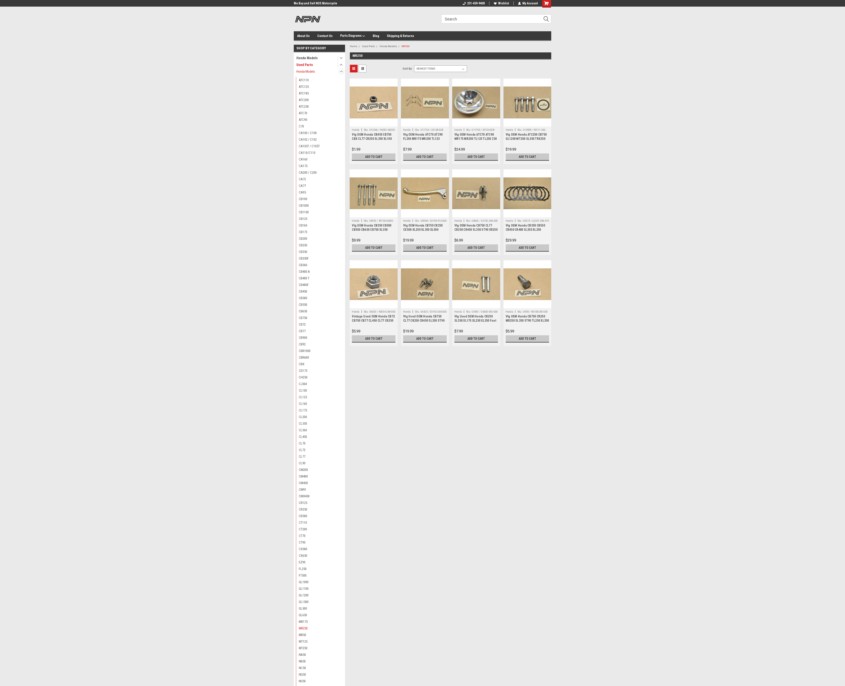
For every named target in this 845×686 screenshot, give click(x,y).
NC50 (302, 668)
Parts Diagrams (351, 36)
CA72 (302, 179)
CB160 (303, 225)
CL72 (302, 450)
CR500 (303, 516)
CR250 (303, 509)
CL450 (303, 437)
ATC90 (303, 120)
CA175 (303, 166)
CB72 (302, 324)
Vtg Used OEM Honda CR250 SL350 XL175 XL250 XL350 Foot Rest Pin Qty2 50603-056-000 (475, 320)
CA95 (302, 192)
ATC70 (303, 113)
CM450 (303, 483)
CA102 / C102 (308, 140)
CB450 (303, 291)
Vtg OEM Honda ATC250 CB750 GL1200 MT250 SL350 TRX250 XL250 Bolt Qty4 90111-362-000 (526, 139)
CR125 (303, 503)
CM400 (303, 476)
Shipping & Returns (400, 36)
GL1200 (304, 595)
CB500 (303, 298)
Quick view (373, 123)
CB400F (304, 285)
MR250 (303, 628)
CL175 (303, 410)
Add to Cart (373, 157)
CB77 (302, 331)
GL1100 (304, 589)
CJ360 (303, 384)
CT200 (303, 529)
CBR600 (304, 358)
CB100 (303, 199)
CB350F (304, 258)
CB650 (303, 311)
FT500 (303, 575)
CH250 (303, 377)
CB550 (303, 305)
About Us (303, 36)
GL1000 (304, 582)
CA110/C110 (307, 153)
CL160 (303, 404)
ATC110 (304, 80)
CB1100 (304, 212)
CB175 (303, 232)
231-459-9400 (476, 3)
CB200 (303, 239)
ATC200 (304, 100)
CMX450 (304, 496)
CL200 (303, 417)
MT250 (303, 648)
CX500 (303, 549)
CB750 (303, 318)
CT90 (302, 542)
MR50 (302, 635)
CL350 (303, 424)
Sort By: (407, 68)
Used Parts (304, 65)
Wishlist (503, 3)
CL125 (303, 397)
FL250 (303, 569)
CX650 (303, 556)
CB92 (302, 344)
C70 (301, 126)
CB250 (303, 245)
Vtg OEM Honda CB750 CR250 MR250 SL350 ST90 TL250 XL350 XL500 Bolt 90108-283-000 (527, 320)
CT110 (303, 523)
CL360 (303, 430)
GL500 (303, 608)
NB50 (302, 661)
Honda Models (307, 58)
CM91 (302, 490)
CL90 (302, 463)
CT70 (302, 536)
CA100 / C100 (308, 133)
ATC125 (304, 87)
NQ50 (302, 675)
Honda (355, 129)
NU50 (302, 681)
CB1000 (304, 206)
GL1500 (304, 602)
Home (353, 46)
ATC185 (304, 93)
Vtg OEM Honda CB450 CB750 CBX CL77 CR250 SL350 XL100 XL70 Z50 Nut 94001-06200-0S (372, 139)
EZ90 (302, 562)
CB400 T (304, 278)
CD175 (303, 371)
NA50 (302, 655)
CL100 (303, 391)
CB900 (303, 338)
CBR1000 (304, 351)
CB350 (303, 252)
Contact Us (324, 36)
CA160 (303, 159)
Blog (376, 36)
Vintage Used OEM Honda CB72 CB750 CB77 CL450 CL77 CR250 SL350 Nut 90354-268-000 (373, 320)
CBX (301, 364)
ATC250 (304, 107)
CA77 (302, 186)
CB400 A (304, 272)
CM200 (303, 470)
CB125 (303, 219)
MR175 (303, 622)
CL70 (302, 443)
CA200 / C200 (308, 173)
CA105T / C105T (309, 146)
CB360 (303, 265)
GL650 (303, 615)
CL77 (302, 457)
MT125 (303, 642)
